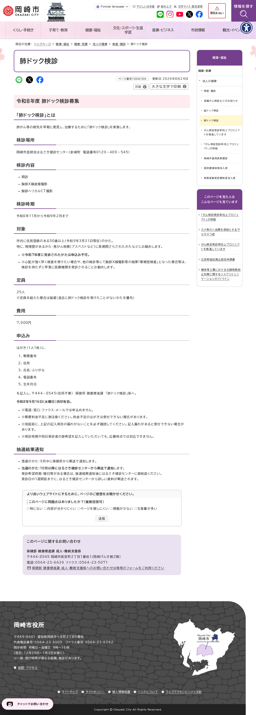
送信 (102, 518)
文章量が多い (147, 508)
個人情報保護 (121, 691)
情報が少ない (123, 508)
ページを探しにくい (94, 508)
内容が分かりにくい (61, 508)
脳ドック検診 (211, 110)
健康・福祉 (93, 30)
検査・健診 (119, 44)
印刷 (138, 86)
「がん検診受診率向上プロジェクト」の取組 (221, 146)
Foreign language (112, 6)
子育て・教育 (58, 30)
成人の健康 (100, 44)
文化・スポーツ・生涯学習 (128, 30)
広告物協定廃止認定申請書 (218, 259)
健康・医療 (81, 44)
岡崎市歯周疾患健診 (216, 158)
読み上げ (166, 6)
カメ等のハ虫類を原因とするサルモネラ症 (220, 232)
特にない (36, 508)
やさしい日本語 (145, 6)
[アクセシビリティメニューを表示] (246, 28)
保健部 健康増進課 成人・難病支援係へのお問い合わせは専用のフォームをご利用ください (98, 568)
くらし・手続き (23, 30)
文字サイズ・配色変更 (190, 6)
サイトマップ (70, 691)
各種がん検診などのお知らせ (221, 101)
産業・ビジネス (163, 30)
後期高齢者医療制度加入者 (220, 178)
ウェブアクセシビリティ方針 (184, 691)
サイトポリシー (95, 691)
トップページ (42, 44)
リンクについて (148, 691)
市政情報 (198, 30)
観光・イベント (233, 30)
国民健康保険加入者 (216, 168)
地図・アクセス (28, 667)
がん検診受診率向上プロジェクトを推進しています (222, 132)
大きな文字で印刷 (166, 86)
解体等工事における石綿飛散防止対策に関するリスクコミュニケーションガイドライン (221, 274)
